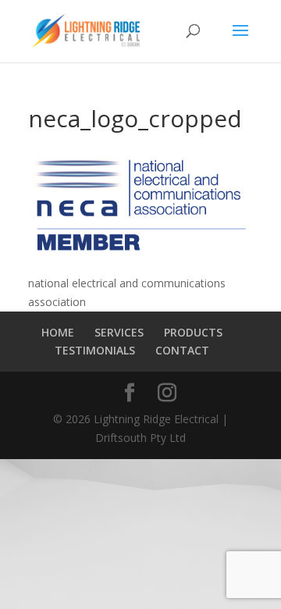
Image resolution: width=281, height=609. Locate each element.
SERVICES (119, 332)
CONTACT (182, 350)
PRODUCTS (193, 332)
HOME (57, 332)
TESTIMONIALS (95, 350)
